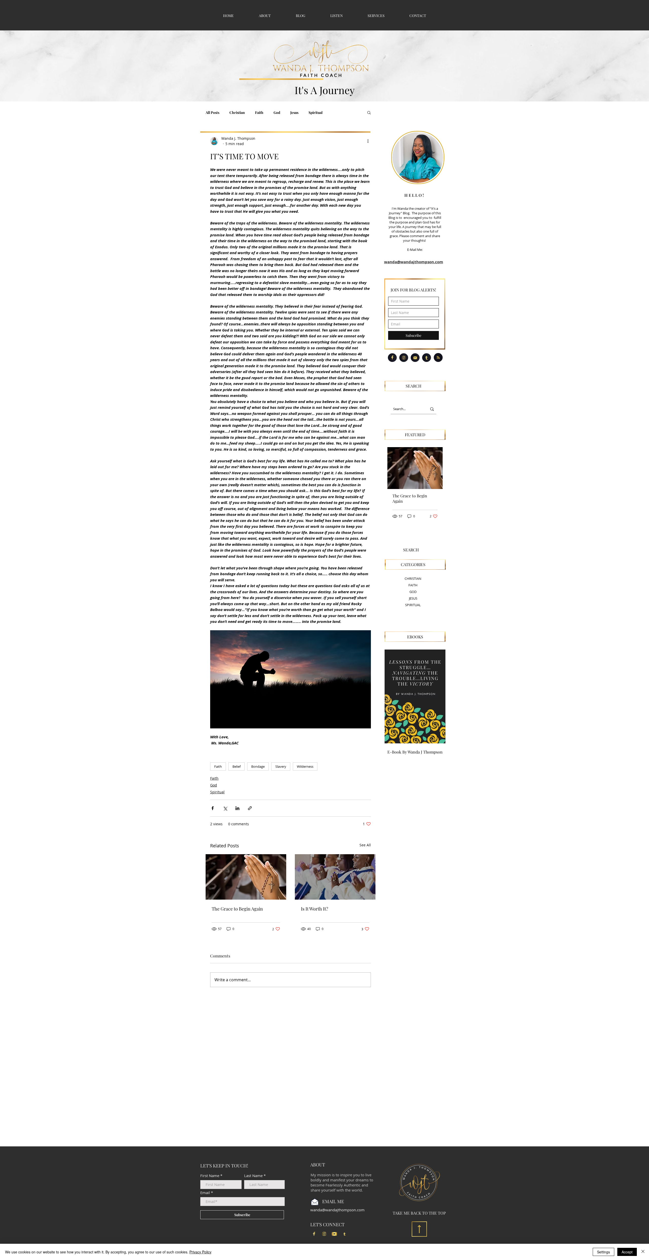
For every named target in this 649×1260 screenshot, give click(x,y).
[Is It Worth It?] (335, 877)
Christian (237, 112)
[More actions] (368, 141)
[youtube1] (334, 1234)
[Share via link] (249, 808)
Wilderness (305, 766)
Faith (259, 112)
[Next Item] (435, 468)
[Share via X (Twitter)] (225, 808)
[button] (369, 112)
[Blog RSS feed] (438, 357)
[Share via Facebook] (212, 808)
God (277, 112)
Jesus (294, 112)
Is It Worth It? (314, 909)
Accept (627, 1251)
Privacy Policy (200, 1251)
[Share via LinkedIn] (237, 808)
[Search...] (432, 409)
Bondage (258, 766)
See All (365, 845)
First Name (209, 1176)
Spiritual (315, 112)
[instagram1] (324, 1234)
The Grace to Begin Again (237, 909)
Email (205, 1193)
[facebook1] (314, 1234)
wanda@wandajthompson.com (413, 262)
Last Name (253, 1176)
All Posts (212, 112)
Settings (603, 1251)
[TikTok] (344, 1234)
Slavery (280, 766)
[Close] (643, 1252)
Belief (236, 766)
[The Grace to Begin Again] (246, 877)
